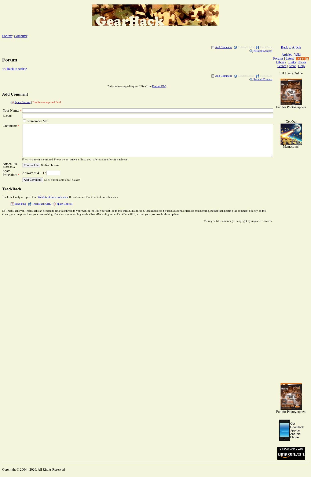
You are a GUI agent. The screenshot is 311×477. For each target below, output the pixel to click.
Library (281, 62)
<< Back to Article (14, 69)
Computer (20, 36)
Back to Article (291, 47)
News (302, 62)
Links (292, 62)
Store (292, 66)
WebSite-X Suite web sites (53, 197)
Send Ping (20, 203)
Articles (287, 54)
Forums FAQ (159, 86)
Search (281, 66)
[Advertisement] (291, 312)
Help (301, 66)
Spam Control (22, 102)
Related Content (262, 50)
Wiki (297, 54)
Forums (7, 36)
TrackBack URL (41, 203)
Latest (290, 58)
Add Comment (223, 47)
